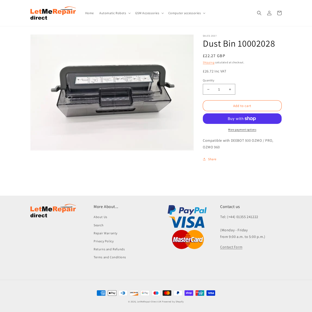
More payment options (242, 129)
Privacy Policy (104, 241)
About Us (100, 217)
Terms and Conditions (110, 257)
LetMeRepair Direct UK (149, 301)
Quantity (208, 80)
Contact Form (231, 247)
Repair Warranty (105, 233)
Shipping (208, 62)
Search (99, 225)
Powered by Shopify (173, 301)
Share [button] (212, 159)
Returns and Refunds (109, 249)
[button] (114, 13)
